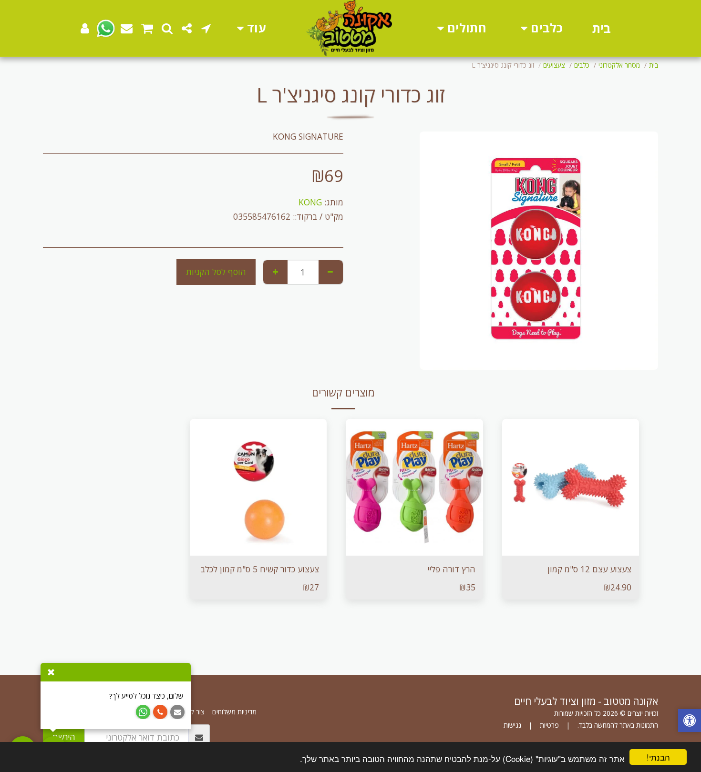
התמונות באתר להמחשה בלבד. (617, 725)
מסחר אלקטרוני (619, 65)
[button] (206, 28)
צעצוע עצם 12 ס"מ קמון (589, 569)
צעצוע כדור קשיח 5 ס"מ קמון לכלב (259, 569)
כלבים (581, 65)
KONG (310, 202)
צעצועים (554, 65)
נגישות (512, 725)
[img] (570, 487)
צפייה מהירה (570, 531)
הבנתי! (658, 757)
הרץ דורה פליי (451, 569)
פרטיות (549, 725)
